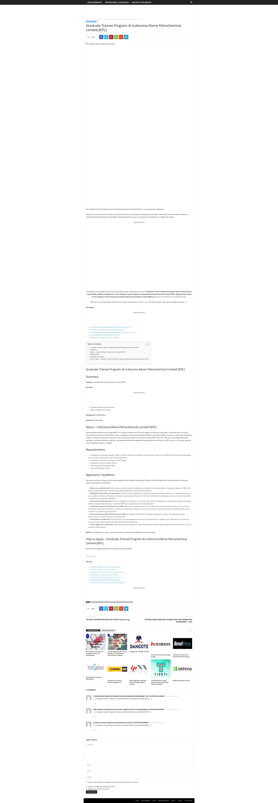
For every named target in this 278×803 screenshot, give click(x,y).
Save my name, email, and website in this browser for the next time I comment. (113, 782)
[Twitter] (106, 37)
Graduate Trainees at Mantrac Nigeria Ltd (115, 681)
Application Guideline (97, 357)
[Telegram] (126, 37)
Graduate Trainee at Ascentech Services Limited (106, 330)
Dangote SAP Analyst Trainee (139, 651)
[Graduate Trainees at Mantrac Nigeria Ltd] (117, 669)
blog (144, 302)
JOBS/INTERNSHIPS (95, 2)
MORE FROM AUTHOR (108, 630)
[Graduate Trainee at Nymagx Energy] (161, 643)
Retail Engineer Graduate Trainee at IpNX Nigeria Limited (137, 682)
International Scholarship (117, 2)
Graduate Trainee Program (98, 602)
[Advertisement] (139, 10)
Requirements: (95, 354)
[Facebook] (101, 37)
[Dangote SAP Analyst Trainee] (139, 642)
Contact (180, 800)
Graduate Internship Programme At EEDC (104, 337)
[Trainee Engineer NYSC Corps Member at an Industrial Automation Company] (117, 642)
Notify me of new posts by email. (98, 789)
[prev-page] (189, 630)
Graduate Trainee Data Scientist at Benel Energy (181, 656)
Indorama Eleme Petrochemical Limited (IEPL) (120, 602)
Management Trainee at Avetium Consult (104, 575)
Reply (94, 703)
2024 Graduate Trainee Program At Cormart (105, 577)
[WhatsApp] (116, 37)
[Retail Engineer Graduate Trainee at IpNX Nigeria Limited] (139, 669)
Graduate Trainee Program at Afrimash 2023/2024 (107, 582)
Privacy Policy (188, 800)
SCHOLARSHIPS (145, 800)
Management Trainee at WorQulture (94, 678)
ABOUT (173, 800)
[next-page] (191, 630)
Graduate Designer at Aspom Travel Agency (105, 567)
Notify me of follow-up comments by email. (101, 786)
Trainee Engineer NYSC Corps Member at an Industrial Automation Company (117, 653)
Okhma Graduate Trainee (181, 680)
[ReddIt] (121, 37)
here (186, 302)
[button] (191, 2)
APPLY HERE (90, 556)
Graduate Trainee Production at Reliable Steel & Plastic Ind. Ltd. (112, 332)
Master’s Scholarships (141, 2)
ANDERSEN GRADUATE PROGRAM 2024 (104, 580)
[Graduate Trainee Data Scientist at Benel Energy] (182, 643)
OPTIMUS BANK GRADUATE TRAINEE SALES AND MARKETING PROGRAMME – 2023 (168, 620)
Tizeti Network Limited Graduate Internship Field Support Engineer (159, 682)
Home (87, 19)
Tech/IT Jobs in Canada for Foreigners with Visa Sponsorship (94, 653)
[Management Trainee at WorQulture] (95, 667)
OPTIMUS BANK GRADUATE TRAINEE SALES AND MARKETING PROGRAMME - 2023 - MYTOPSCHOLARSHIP (129, 696)
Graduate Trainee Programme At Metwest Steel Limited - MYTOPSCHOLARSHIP (121, 723)
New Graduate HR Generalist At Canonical (104, 335)
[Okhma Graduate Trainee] (182, 669)
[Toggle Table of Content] (146, 344)
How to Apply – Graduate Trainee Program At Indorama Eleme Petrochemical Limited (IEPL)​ (120, 359)
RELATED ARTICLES (93, 630)
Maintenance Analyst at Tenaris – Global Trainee (106, 572)
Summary (94, 350)
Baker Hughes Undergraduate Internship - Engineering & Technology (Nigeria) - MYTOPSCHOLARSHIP (128, 709)
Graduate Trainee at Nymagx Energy (160, 656)
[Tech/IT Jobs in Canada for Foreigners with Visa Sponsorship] (95, 642)
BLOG (154, 800)
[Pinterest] (111, 37)
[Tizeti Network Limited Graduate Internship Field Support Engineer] (161, 669)
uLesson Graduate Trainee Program (102, 569)
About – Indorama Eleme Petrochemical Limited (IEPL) (108, 352)
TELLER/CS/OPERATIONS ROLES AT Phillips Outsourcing (110, 327)
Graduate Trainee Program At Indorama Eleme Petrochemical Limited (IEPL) (115, 347)
